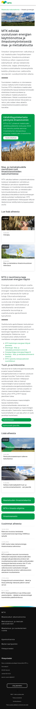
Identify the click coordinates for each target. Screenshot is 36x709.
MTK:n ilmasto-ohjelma (13, 508)
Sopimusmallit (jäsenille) (11, 425)
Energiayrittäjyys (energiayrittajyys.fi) (18, 352)
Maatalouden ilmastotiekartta (17, 500)
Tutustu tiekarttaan (11, 138)
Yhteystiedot (8, 649)
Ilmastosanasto (10, 516)
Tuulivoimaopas (8, 420)
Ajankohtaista (8, 639)
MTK (4, 612)
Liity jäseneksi (17, 686)
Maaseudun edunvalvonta (10, 10)
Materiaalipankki (10, 644)
